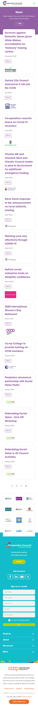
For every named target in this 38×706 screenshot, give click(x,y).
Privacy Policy (29, 688)
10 (26, 486)
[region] (19, 699)
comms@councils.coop (19, 555)
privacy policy (24, 620)
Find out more (27, 697)
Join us (19, 562)
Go (19, 624)
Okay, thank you (19, 701)
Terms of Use (9, 688)
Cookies (19, 688)
